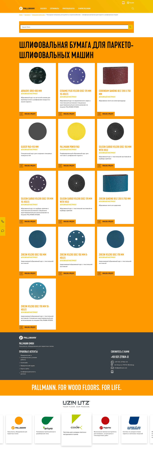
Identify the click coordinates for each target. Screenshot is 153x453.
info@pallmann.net (120, 368)
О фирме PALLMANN (84, 9)
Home (21, 14)
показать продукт (30, 114)
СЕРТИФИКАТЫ (54, 9)
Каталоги (43, 9)
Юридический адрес (28, 365)
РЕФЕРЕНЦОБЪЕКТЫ (69, 9)
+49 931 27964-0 (120, 357)
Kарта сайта (25, 369)
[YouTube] (123, 2)
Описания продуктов (38, 14)
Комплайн (24, 362)
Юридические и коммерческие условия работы (29, 357)
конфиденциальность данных (28, 373)
